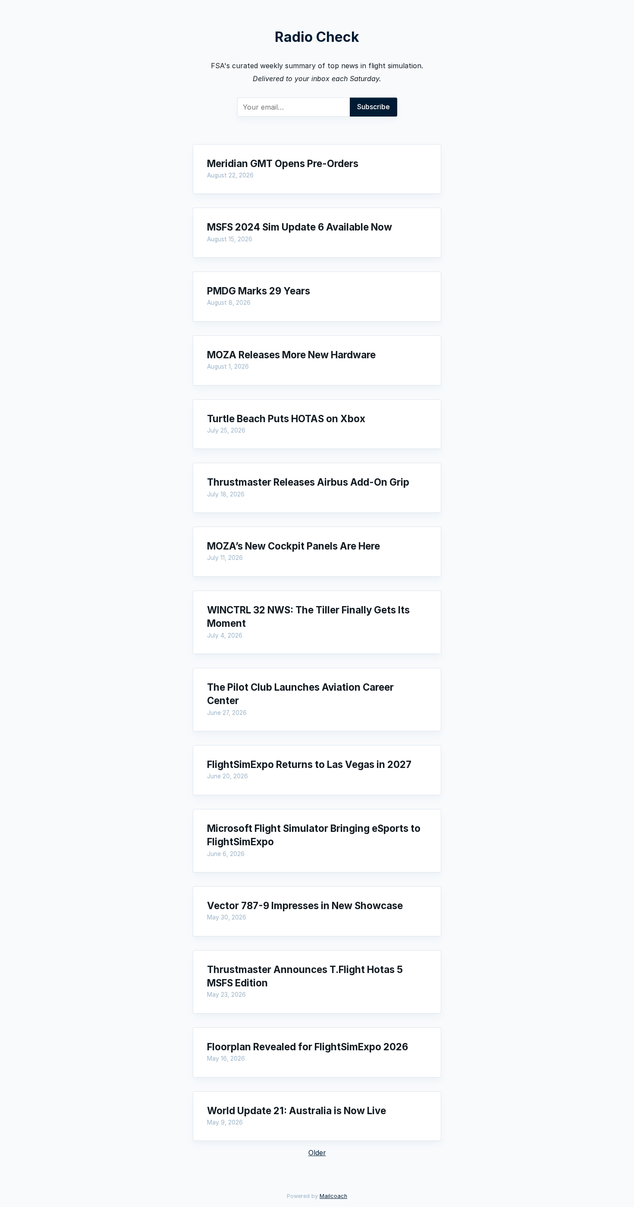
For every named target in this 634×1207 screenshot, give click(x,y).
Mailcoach (333, 1196)
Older (317, 1152)
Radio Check (317, 36)
